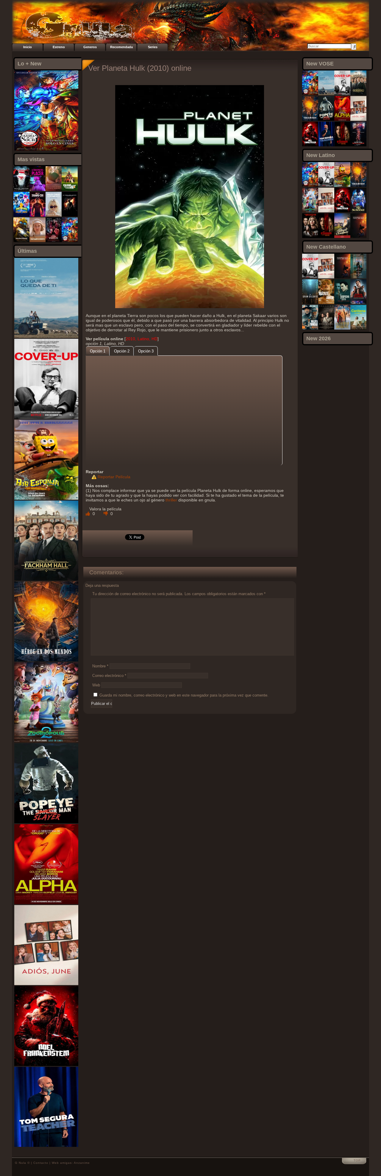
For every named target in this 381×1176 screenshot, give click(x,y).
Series (152, 47)
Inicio (27, 47)
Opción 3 (146, 351)
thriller (171, 500)
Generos (90, 47)
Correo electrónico (109, 675)
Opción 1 (97, 351)
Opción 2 (121, 351)
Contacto (40, 1162)
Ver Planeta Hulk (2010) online (139, 68)
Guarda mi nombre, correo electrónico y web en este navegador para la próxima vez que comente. (183, 695)
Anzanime (82, 1162)
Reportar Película (114, 476)
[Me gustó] (88, 513)
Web (96, 685)
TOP (357, 1160)
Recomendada (121, 47)
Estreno (59, 47)
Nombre (100, 666)
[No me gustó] (106, 513)
